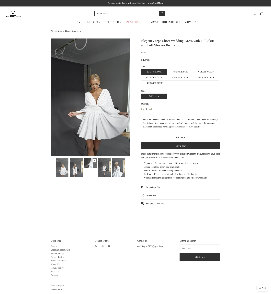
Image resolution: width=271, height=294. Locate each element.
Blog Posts (55, 271)
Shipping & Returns (154, 203)
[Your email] (200, 248)
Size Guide (150, 195)
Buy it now (181, 146)
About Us (55, 264)
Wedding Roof (60, 286)
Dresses (93, 22)
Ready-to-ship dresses (163, 22)
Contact (54, 275)
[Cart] (261, 13)
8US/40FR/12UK (154, 77)
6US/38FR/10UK (206, 72)
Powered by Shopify (56, 289)
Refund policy (57, 268)
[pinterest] (102, 246)
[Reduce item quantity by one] (142, 109)
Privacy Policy (57, 257)
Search (54, 246)
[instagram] (96, 246)
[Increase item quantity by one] (150, 109)
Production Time (153, 187)
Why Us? (191, 22)
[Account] (255, 13)
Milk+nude (154, 96)
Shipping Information (175, 126)
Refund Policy (57, 253)
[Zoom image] (90, 97)
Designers (112, 22)
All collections (56, 31)
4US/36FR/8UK (180, 72)
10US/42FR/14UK (180, 77)
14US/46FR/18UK (154, 83)
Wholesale (134, 22)
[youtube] (109, 246)
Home (78, 22)
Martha (144, 52)
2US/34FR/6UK (154, 72)
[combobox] (126, 13)
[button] (59, 97)
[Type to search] (126, 13)
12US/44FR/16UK (206, 77)
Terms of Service (58, 260)
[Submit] (162, 13)
